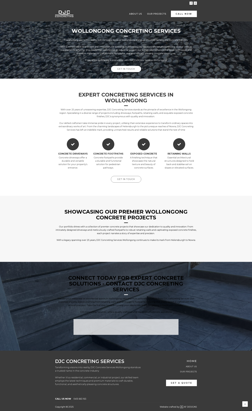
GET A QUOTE (181, 383)
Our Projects (156, 14)
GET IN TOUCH (126, 69)
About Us (135, 14)
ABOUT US (191, 367)
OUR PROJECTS (188, 372)
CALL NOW (184, 14)
